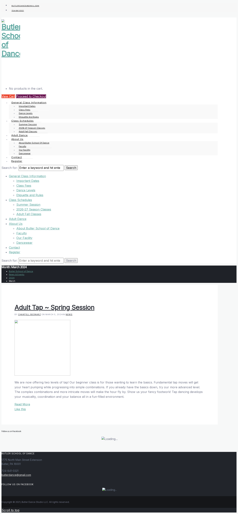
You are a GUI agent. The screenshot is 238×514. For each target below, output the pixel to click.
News (69, 314)
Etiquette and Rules (29, 195)
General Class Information (27, 176)
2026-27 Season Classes (33, 209)
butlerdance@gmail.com (16, 474)
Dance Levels (25, 190)
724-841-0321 (18, 10)
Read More (22, 404)
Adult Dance (17, 219)
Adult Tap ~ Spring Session (54, 307)
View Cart (8, 96)
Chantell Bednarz (29, 314)
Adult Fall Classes (28, 214)
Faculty (21, 233)
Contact (14, 247)
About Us (15, 224)
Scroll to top (10, 510)
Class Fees (23, 185)
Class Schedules (20, 200)
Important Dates (27, 181)
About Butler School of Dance (34, 143)
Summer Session (28, 204)
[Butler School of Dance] (10, 53)
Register (16, 161)
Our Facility (24, 238)
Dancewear (24, 243)
